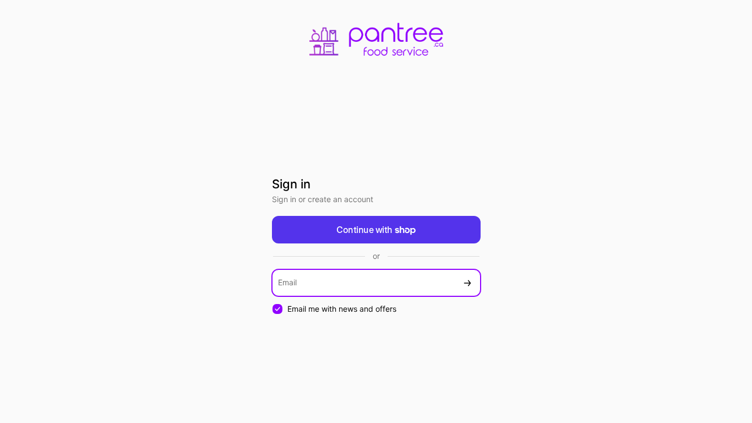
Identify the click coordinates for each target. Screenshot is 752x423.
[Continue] (467, 282)
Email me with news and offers (341, 308)
